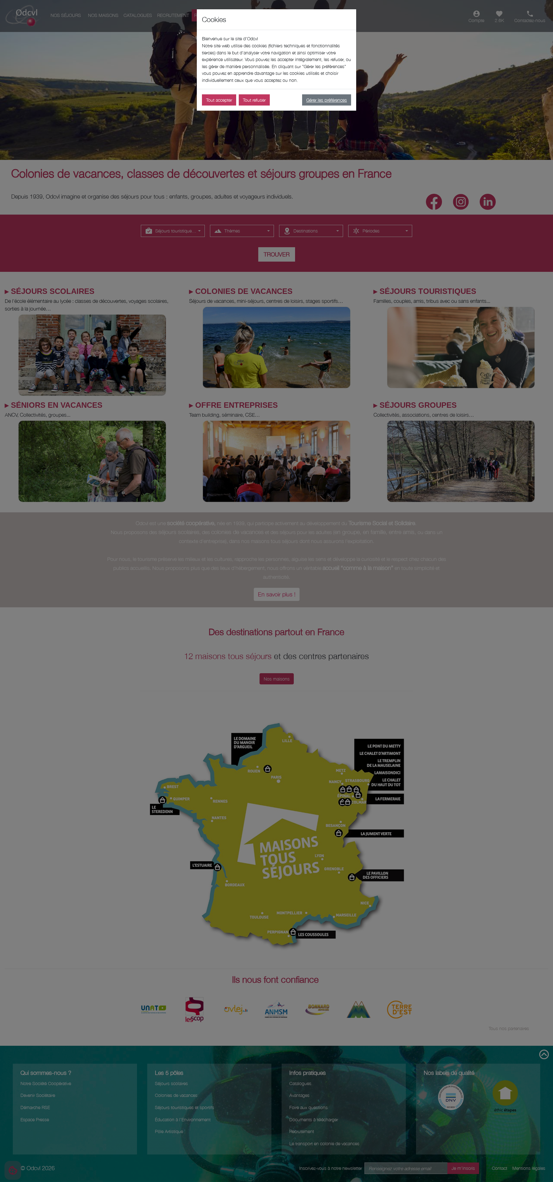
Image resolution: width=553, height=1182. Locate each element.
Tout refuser (254, 100)
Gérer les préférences (326, 100)
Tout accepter (219, 100)
